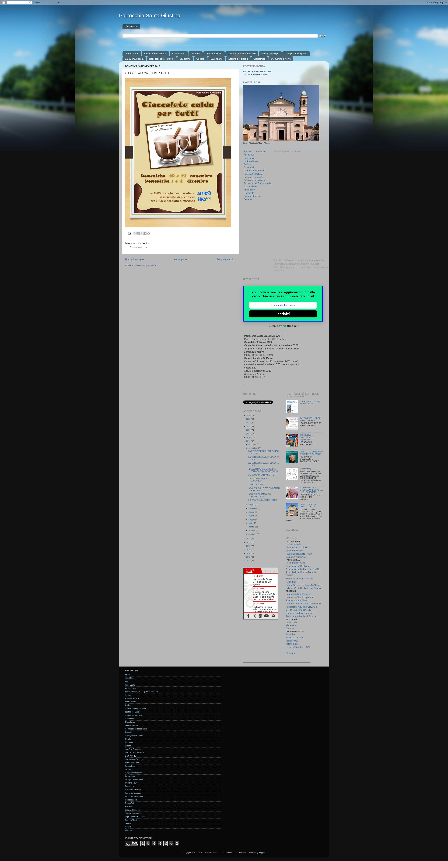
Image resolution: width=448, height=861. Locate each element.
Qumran (290, 628)
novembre (253, 448)
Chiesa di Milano (294, 550)
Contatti (200, 58)
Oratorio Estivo (214, 53)
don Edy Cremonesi (133, 749)
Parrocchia (249, 158)
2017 (248, 542)
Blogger (262, 853)
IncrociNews (292, 640)
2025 (248, 419)
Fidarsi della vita (132, 762)
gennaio (252, 534)
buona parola (130, 702)
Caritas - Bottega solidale (242, 53)
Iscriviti (283, 314)
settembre (253, 508)
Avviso (128, 695)
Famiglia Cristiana (295, 637)
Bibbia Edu (291, 622)
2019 (248, 441)
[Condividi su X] (142, 233)
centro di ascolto (132, 725)
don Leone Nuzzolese (134, 752)
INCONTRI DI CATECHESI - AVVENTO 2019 (260, 495)
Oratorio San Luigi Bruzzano (300, 613)
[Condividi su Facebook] (145, 233)
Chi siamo (185, 58)
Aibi (126, 681)
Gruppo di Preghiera (296, 53)
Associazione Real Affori (298, 566)
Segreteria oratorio (133, 813)
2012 (248, 561)
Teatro (128, 823)
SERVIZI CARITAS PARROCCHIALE (308, 505)
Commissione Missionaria (136, 729)
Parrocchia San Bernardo (298, 594)
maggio (251, 519)
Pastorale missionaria (254, 180)
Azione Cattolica (132, 698)
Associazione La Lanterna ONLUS (303, 569)
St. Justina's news (281, 58)
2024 (248, 423)
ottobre (251, 505)
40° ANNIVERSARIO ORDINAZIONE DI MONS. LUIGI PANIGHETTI (311, 490)
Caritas (247, 164)
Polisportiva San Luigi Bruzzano (302, 616)
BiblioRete (291, 653)
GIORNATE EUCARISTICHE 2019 (262, 500)
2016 (248, 546)
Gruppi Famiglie (270, 53)
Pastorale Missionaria (134, 796)
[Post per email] (129, 233)
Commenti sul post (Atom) (145, 265)
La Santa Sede (293, 544)
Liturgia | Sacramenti (254, 170)
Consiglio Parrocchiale (134, 736)
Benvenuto (132, 26)
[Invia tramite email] (135, 233)
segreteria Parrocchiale (135, 817)
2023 (248, 426)
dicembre (252, 444)
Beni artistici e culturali (161, 58)
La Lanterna (130, 776)
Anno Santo (249, 189)
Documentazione (252, 196)
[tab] (252, 570)
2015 (248, 550)
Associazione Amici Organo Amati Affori (141, 691)
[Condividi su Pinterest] (148, 233)
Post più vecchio (225, 259)
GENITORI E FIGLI (256, 484)
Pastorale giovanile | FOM (299, 553)
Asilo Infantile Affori (296, 562)
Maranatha (291, 625)
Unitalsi (128, 827)
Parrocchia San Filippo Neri (299, 597)
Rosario (128, 806)
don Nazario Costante (134, 759)
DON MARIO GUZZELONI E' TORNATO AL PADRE (311, 453)
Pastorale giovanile (253, 177)
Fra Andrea (130, 766)
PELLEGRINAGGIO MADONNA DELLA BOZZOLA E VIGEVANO (263, 470)
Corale (128, 739)
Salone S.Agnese (132, 810)
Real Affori (129, 803)
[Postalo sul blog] (138, 233)
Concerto (129, 732)
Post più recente (134, 259)
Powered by (275, 325)
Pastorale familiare (253, 174)
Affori (127, 675)
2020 (248, 437)
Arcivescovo (130, 688)
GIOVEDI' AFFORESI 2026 (257, 71)
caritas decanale (132, 712)
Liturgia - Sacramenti (134, 779)
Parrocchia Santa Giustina (149, 15)
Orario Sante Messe (155, 53)
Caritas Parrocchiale (133, 715)
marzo (251, 527)
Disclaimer (259, 58)
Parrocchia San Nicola (297, 600)
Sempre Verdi (130, 820)
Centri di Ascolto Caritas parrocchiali (304, 603)
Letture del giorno (238, 58)
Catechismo (178, 53)
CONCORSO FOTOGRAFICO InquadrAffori (307, 437)
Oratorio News (251, 161)
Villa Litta (128, 830)
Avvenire (290, 634)
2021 (248, 434)
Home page (132, 53)
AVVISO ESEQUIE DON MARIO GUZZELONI (310, 419)
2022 (248, 430)
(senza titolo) (305, 469)
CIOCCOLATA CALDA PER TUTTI (262, 475)
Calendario (217, 58)
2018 (248, 539)
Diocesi (128, 746)
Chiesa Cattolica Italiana (298, 547)
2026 (248, 415)
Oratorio (195, 53)
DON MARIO (130, 756)
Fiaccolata (249, 193)
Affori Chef (129, 678)
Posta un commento (138, 247)
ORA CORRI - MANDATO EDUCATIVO (259, 479)
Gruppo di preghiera (133, 773)
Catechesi (249, 167)
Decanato (248, 199)
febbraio (252, 530)
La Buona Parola (134, 58)
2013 (248, 557)
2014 (248, 553)
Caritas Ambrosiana (296, 557)
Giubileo (128, 769)
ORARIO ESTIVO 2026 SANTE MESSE (310, 402)
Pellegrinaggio (131, 800)
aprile (251, 523)
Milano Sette (292, 644)
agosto (251, 512)
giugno (251, 516)
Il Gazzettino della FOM (298, 647)
